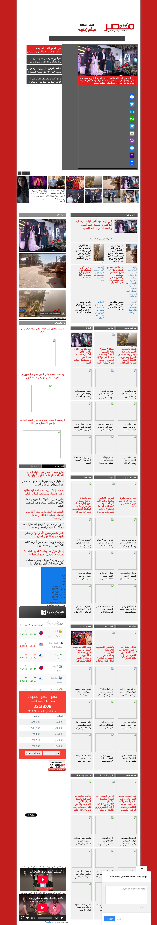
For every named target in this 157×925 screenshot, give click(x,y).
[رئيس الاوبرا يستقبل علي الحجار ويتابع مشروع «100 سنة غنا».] (82, 677)
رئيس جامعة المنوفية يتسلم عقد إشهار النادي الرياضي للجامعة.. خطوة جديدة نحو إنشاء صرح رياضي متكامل (82, 911)
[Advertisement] (42, 790)
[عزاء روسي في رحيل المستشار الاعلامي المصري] (82, 445)
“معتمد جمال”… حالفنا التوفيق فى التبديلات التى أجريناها (83, 544)
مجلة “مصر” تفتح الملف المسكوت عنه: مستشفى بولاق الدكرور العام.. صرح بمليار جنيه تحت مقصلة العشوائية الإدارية (105, 359)
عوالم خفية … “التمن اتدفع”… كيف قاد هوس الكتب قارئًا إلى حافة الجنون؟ (128, 652)
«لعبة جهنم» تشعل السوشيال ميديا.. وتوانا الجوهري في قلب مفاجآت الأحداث (82, 307)
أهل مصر (110, 328)
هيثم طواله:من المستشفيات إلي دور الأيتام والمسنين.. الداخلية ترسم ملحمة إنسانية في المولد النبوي (104, 398)
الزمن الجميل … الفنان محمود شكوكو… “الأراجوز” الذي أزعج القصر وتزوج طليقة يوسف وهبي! (104, 804)
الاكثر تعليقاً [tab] (35, 466)
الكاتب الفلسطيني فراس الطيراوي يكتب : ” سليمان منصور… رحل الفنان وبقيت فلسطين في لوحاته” (127, 845)
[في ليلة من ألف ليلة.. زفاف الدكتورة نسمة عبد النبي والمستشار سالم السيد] (81, 340)
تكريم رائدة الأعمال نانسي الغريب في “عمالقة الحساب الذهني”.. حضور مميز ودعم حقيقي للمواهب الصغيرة (105, 547)
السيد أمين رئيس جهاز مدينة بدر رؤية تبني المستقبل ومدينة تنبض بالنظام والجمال (127, 612)
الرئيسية (130, 12)
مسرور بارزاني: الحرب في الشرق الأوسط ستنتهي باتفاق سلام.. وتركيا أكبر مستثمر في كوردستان (105, 762)
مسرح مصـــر (85, 626)
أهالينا (119, 12)
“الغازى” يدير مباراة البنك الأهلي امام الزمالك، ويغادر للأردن (82, 609)
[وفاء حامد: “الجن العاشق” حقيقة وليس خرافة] (127, 743)
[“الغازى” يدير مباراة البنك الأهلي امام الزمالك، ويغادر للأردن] (82, 594)
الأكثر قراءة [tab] (59, 466)
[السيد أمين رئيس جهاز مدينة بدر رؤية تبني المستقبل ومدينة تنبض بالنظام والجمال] (127, 594)
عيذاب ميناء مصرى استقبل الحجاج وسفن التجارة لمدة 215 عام (128, 577)
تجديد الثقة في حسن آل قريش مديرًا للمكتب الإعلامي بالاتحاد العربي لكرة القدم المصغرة (104, 612)
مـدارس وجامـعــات (83, 775)
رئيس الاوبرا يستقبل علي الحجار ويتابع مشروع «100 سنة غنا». (85, 272)
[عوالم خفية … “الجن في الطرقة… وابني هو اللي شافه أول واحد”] (127, 677)
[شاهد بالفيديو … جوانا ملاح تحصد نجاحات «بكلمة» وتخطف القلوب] (127, 412)
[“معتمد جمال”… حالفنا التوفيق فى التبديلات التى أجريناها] (82, 528)
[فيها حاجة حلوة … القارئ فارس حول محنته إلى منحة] (127, 489)
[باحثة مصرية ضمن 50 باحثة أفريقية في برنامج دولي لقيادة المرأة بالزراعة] (127, 528)
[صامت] (27, 917)
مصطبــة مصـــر (105, 12)
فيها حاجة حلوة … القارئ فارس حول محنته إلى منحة (128, 502)
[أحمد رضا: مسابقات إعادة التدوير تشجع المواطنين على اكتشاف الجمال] (104, 412)
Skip (119, 919)
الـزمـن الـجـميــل (72, 12)
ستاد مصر (88, 12)
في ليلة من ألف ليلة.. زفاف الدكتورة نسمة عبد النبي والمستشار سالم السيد (94, 225)
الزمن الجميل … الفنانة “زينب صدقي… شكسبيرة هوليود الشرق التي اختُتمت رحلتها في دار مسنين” (105, 845)
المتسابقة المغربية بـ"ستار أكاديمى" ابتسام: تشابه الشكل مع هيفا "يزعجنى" (44, 515)
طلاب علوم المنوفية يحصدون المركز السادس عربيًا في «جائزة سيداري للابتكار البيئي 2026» (82, 843)
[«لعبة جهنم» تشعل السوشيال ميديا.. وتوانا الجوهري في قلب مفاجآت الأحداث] (82, 710)
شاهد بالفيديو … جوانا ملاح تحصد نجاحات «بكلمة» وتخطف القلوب (129, 428)
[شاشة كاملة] (22, 917)
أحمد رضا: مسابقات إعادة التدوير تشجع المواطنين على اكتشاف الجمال (105, 428)
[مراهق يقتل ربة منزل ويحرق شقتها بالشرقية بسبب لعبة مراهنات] (127, 710)
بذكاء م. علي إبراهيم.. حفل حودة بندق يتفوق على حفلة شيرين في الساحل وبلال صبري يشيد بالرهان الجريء (82, 762)
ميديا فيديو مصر (130, 328)
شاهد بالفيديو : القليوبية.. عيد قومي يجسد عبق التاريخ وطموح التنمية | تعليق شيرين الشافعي (83, 251)
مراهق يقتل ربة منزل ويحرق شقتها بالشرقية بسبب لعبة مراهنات (127, 726)
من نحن (33, 12)
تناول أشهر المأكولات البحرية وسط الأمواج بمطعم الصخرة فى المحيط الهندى (45, 502)
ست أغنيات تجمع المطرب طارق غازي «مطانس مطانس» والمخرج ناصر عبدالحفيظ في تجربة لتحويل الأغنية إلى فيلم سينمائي (115, 277)
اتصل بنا (55, 12)
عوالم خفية (132, 626)
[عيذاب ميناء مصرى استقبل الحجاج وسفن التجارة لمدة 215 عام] (127, 561)
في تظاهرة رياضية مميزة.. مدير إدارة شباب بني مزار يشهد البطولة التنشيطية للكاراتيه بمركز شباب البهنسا (82, 506)
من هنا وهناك (60, 323)
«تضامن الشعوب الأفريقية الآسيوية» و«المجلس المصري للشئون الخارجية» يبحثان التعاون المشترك (105, 655)
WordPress (49, 922)
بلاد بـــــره (109, 626)
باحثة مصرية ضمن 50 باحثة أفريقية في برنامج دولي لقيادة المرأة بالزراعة (128, 544)
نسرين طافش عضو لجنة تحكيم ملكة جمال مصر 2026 (115, 306)
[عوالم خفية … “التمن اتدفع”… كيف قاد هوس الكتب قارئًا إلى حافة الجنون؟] (127, 638)
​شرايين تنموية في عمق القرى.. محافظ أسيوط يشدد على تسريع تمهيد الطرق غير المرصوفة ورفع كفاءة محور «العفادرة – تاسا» (115, 254)
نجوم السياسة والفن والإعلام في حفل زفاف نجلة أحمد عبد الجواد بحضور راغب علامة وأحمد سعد (82, 396)
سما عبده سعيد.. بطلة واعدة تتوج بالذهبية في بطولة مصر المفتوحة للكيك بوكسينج (82, 578)
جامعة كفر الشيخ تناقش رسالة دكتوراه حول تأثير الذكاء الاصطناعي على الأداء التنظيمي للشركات (82, 876)
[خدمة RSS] (46, 38)
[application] (42, 907)
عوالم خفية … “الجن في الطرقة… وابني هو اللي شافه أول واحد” (127, 693)
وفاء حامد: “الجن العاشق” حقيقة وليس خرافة (129, 758)
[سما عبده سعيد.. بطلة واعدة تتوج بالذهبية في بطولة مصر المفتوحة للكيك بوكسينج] (82, 561)
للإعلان (44, 12)
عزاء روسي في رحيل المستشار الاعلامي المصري (82, 460)
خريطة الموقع (127, 18)
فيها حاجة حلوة (130, 477)
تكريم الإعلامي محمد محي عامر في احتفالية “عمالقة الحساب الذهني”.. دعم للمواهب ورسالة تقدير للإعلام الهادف (105, 508)
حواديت (110, 477)
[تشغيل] (61, 917)
